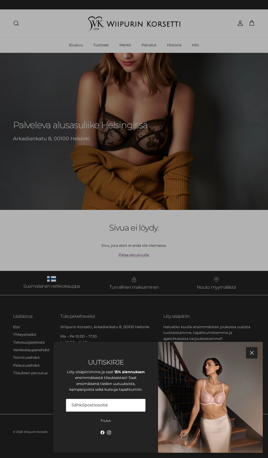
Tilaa (105, 421)
